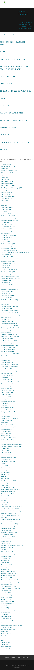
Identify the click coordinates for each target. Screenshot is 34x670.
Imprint (13, 657)
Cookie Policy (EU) (23, 657)
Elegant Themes (16, 665)
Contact (7, 657)
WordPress (17, 667)
